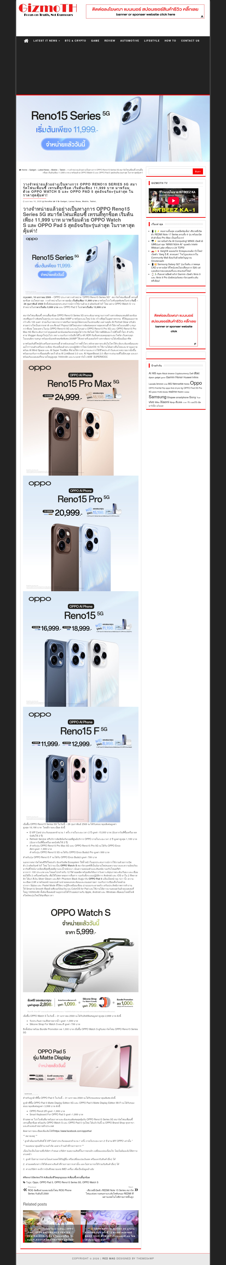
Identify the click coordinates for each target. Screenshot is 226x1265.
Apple (159, 373)
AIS (154, 373)
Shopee (171, 397)
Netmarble (178, 383)
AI (150, 373)
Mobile (85, 201)
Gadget (63, 201)
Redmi (180, 391)
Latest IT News (45, 40)
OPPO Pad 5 (46, 1182)
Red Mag (108, 1258)
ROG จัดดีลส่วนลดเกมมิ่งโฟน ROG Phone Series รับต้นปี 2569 (49, 1190)
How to (170, 40)
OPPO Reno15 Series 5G (67, 1182)
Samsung (157, 396)
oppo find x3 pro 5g (174, 388)
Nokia (186, 383)
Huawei (187, 377)
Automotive (129, 40)
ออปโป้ (194, 402)
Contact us (190, 40)
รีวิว (189, 402)
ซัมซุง (172, 402)
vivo (151, 401)
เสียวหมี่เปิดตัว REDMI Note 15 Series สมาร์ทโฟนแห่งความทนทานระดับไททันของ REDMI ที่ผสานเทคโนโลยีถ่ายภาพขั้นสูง (110, 1192)
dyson (151, 377)
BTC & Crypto (75, 40)
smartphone (182, 397)
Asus (164, 373)
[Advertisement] (113, 70)
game (163, 377)
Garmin (170, 377)
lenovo (159, 383)
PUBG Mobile (162, 392)
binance (171, 373)
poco (154, 391)
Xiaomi (164, 402)
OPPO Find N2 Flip (157, 388)
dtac (197, 373)
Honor (179, 377)
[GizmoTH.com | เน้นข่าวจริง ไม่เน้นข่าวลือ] (26, 40)
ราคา (185, 402)
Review (109, 40)
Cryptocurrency (182, 373)
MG (170, 383)
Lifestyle (152, 40)
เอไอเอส (159, 405)
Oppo (35, 1182)
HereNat (49, 201)
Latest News (75, 201)
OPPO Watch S (90, 1182)
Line (165, 384)
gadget (157, 377)
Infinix (195, 377)
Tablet (93, 201)
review (186, 391)
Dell (191, 373)
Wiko (157, 402)
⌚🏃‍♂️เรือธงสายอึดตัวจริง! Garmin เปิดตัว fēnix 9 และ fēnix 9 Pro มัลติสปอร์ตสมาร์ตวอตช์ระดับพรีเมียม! (176, 277)
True (198, 397)
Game (95, 40)
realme (173, 391)
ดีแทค (179, 402)
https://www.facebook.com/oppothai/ (73, 1131)
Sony (192, 397)
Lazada (152, 383)
